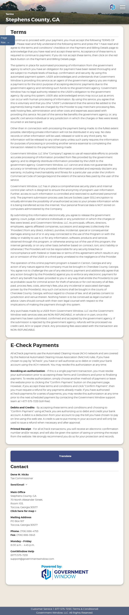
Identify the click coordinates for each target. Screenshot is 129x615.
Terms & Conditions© (85, 608)
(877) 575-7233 (19, 555)
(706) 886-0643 (26, 534)
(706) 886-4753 (29, 531)
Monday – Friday (21, 541)
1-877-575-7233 (62, 608)
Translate (65, 456)
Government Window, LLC (52, 612)
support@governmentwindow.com (32, 558)
